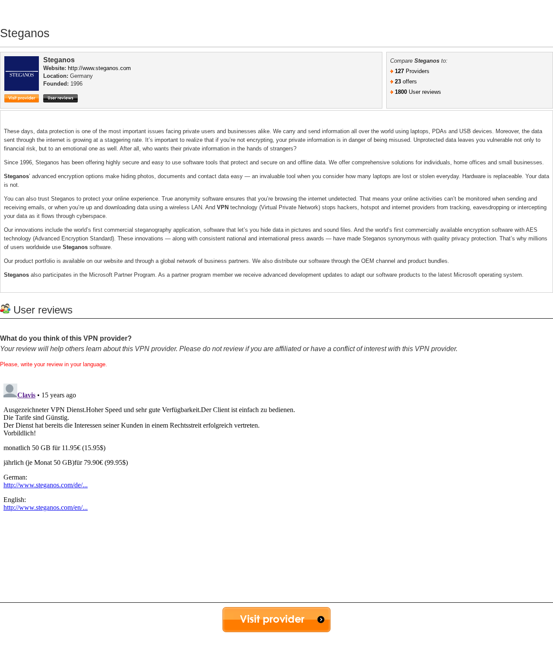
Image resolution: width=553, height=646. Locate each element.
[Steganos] (23, 81)
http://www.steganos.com (99, 68)
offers (406, 81)
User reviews (418, 92)
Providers (412, 71)
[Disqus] (276, 488)
